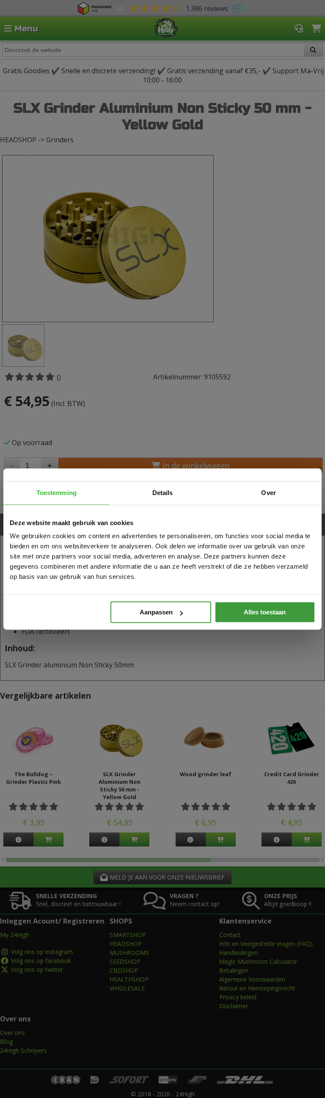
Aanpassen (156, 612)
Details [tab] (162, 492)
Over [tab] (268, 492)
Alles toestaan (265, 612)
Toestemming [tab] (56, 492)
